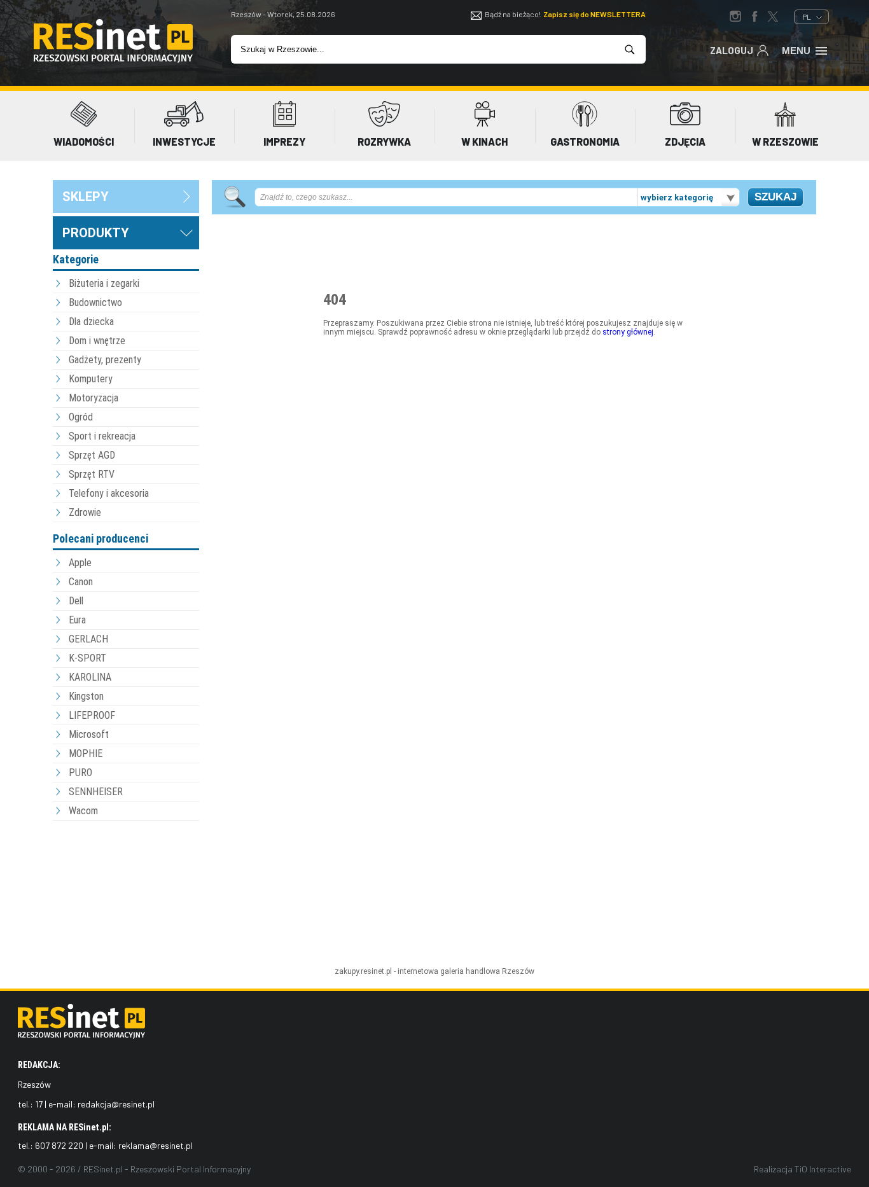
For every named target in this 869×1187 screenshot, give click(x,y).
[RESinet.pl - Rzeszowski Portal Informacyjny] (113, 59)
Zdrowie (85, 512)
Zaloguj (731, 50)
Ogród (81, 417)
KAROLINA (90, 677)
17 (39, 1104)
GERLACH (88, 639)
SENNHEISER (96, 792)
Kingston (86, 696)
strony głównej (627, 332)
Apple (80, 563)
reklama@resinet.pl (155, 1145)
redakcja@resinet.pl (116, 1104)
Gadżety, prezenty (105, 360)
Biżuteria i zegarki (104, 283)
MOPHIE (85, 753)
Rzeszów (518, 971)
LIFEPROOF (92, 715)
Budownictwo (95, 302)
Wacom (83, 811)
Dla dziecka (91, 322)
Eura (77, 620)
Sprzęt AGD (92, 455)
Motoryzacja (93, 398)
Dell (76, 601)
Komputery (91, 379)
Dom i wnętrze (97, 341)
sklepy (85, 196)
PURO (80, 773)
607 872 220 (59, 1145)
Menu (796, 50)
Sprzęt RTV (92, 474)
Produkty (95, 232)
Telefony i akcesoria (109, 493)
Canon (81, 582)
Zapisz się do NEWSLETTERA (594, 14)
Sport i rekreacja (102, 436)
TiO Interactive (823, 1168)
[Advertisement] (126, 893)
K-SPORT (87, 658)
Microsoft (89, 734)
